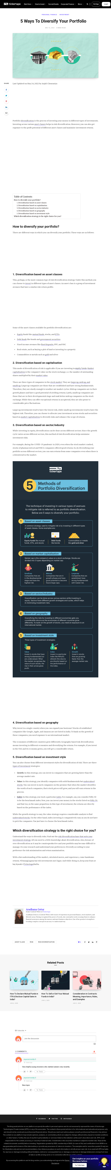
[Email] (6, 113)
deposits (49, 344)
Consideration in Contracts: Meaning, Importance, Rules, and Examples (85, 996)
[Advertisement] (55, 103)
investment (18, 840)
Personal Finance (49, 14)
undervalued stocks (21, 817)
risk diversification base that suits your (75, 836)
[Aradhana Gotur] (19, 923)
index (58, 797)
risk (31, 942)
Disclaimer (55, 1163)
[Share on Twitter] (6, 95)
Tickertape (28, 864)
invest (28, 283)
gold (47, 354)
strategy (27, 840)
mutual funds (38, 334)
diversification (27, 120)
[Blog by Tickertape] (12, 4)
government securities (50, 339)
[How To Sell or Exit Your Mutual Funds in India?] (55, 980)
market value (42, 375)
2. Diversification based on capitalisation (32, 205)
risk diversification (46, 942)
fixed (43, 344)
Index (19, 797)
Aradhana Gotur (35, 909)
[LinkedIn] (6, 107)
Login (106, 4)
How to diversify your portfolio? (27, 200)
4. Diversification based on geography (31, 211)
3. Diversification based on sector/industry (32, 208)
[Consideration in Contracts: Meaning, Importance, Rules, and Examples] (87, 980)
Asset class (20, 942)
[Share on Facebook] (6, 89)
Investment (64, 14)
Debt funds (22, 339)
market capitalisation (30, 417)
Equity (20, 334)
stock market (56, 382)
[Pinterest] (6, 101)
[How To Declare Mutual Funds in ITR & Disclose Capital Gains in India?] (24, 980)
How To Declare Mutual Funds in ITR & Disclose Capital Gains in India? (24, 996)
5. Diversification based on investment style (33, 213)
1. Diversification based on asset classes (32, 203)
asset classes (40, 124)
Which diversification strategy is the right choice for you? (37, 216)
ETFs (57, 334)
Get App (96, 4)
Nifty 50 (93, 800)
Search (88, 4)
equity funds (81, 368)
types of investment (21, 766)
